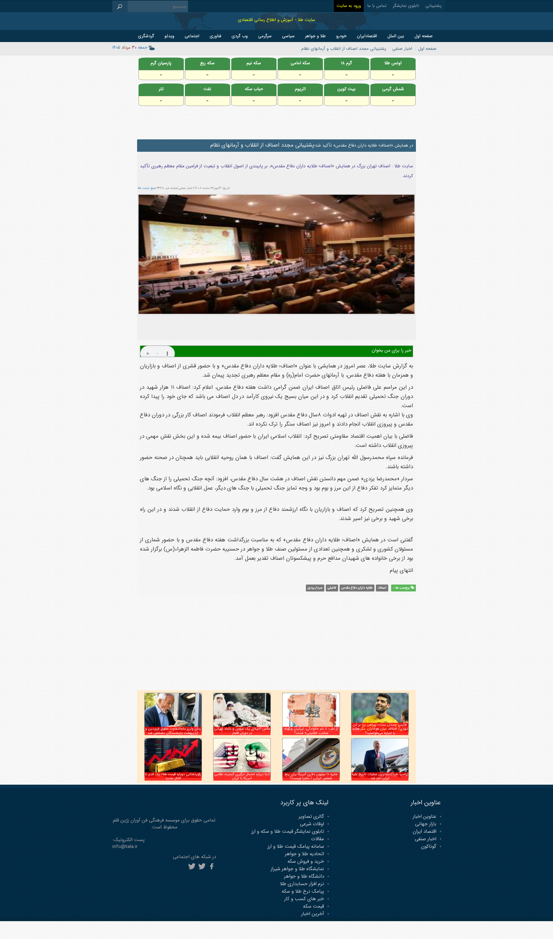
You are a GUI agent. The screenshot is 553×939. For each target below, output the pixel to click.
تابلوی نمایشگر (406, 5)
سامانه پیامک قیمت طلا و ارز (296, 846)
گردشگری (146, 36)
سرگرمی (265, 36)
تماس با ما (377, 5)
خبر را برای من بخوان (391, 350)
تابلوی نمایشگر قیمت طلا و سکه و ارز (287, 831)
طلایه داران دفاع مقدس (356, 588)
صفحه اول (423, 36)
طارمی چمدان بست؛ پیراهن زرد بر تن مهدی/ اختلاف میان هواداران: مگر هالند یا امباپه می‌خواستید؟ (380, 729)
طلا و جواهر (315, 36)
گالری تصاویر (311, 816)
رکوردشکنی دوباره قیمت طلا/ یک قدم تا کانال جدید (173, 776)
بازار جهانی (425, 824)
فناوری (215, 36)
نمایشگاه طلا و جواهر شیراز (297, 869)
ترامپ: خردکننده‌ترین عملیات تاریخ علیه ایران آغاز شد (380, 776)
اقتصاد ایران (424, 831)
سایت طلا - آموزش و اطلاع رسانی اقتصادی (276, 19)
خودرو (341, 36)
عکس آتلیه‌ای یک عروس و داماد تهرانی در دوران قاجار (242, 730)
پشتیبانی (433, 5)
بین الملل (395, 36)
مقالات (317, 839)
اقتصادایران (367, 36)
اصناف (382, 588)
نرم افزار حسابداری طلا (302, 884)
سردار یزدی (315, 588)
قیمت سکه (313, 906)
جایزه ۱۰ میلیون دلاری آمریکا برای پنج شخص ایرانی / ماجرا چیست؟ (311, 776)
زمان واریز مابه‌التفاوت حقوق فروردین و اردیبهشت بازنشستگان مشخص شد (173, 730)
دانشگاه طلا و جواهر (304, 876)
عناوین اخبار (424, 816)
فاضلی (332, 588)
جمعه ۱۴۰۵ (129, 47)
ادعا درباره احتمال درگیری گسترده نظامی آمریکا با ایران (242, 776)
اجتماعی (192, 36)
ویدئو (169, 36)
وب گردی (240, 36)
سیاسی (288, 36)
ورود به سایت (349, 5)
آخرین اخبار (312, 914)
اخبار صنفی (425, 839)
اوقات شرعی (312, 824)
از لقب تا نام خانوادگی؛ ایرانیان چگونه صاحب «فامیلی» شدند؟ (311, 730)
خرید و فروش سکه (305, 861)
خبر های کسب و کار (304, 899)
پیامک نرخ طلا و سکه (303, 891)
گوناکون (428, 846)
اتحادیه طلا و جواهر (304, 854)
